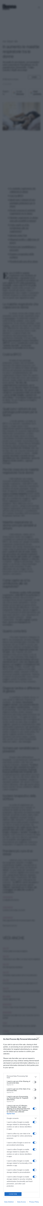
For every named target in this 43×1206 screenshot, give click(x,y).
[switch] (34, 1082)
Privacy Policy (34, 1202)
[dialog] (21, 1120)
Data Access (21, 1202)
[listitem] (21, 1076)
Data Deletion (9, 1202)
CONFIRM (13, 1194)
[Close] (39, 1039)
